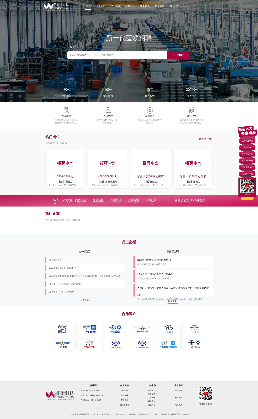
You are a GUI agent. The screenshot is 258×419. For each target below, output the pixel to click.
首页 (88, 6)
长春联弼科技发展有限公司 (137, 414)
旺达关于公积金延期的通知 (61, 292)
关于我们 (100, 6)
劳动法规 (178, 390)
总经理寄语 (124, 405)
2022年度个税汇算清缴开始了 (62, 268)
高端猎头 (151, 401)
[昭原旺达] (55, 7)
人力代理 (151, 398)
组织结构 (124, 395)
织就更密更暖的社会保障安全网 (154, 259)
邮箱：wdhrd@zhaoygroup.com (92, 395)
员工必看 (115, 6)
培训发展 (178, 405)
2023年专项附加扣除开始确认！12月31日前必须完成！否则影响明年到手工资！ (85, 276)
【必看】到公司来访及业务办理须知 (66, 284)
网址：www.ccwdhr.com (89, 390)
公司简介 (124, 390)
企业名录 (151, 390)
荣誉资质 (124, 400)
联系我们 (174, 6)
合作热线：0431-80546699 (90, 400)
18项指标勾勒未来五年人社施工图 (155, 273)
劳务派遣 (151, 394)
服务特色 (145, 6)
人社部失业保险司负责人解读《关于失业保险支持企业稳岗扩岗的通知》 (170, 299)
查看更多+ (85, 300)
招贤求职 (160, 6)
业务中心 (130, 6)
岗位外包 (151, 405)
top (247, 197)
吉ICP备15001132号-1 (100, 414)
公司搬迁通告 (55, 260)
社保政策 (178, 398)
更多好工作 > (206, 139)
